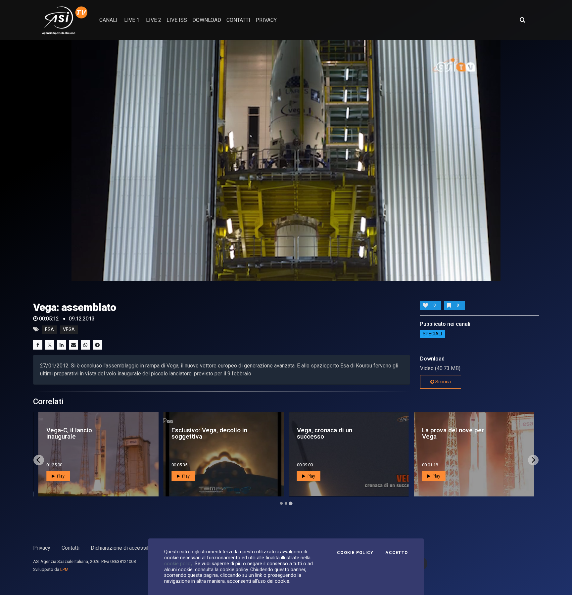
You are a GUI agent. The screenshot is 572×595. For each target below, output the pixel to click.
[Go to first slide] (533, 460)
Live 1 (131, 20)
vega (69, 329)
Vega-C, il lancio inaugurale (69, 433)
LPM (64, 569)
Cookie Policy (355, 553)
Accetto (396, 553)
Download (206, 20)
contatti (238, 20)
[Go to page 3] (290, 503)
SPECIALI (432, 334)
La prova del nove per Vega (453, 433)
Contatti (70, 548)
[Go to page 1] (281, 503)
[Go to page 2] (286, 503)
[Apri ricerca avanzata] (522, 20)
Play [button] (60, 476)
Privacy (41, 548)
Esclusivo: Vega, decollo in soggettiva (209, 433)
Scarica (442, 381)
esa (49, 329)
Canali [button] (108, 20)
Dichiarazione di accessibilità (125, 548)
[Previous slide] (38, 460)
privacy (266, 20)
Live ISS (177, 20)
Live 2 (153, 20)
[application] (286, 160)
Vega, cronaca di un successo (324, 433)
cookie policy (178, 563)
